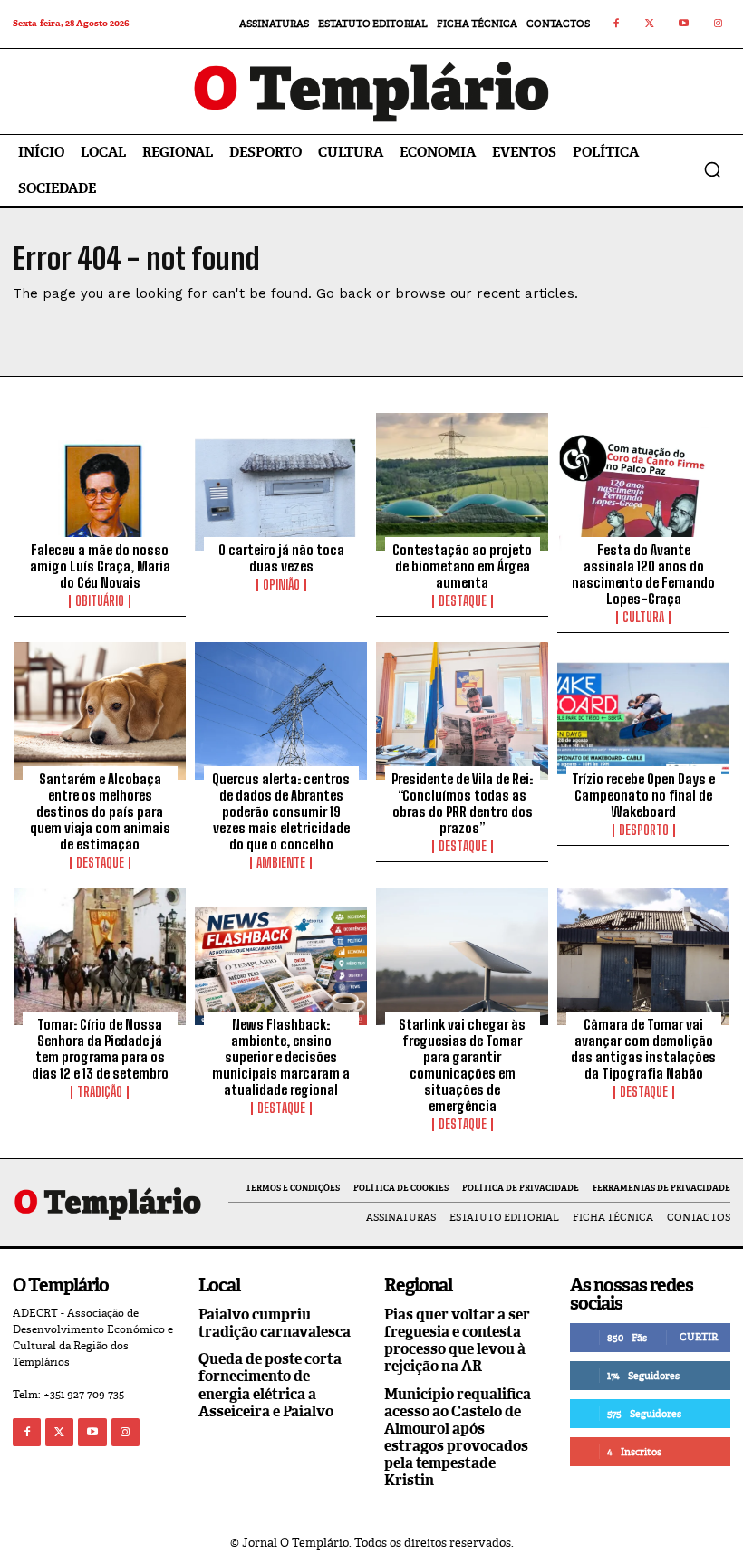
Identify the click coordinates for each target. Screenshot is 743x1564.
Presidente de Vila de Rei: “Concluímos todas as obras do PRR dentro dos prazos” (462, 803)
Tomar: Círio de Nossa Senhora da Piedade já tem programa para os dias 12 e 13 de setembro (100, 1048)
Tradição (99, 1092)
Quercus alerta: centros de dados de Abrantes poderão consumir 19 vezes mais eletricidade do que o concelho (281, 811)
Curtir (699, 1336)
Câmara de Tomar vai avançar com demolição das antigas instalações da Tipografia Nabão (643, 1048)
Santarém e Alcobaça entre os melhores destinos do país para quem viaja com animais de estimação (100, 811)
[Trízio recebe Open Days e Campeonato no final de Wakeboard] (643, 711)
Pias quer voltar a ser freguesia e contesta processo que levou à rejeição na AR (457, 1341)
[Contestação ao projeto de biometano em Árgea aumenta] (462, 482)
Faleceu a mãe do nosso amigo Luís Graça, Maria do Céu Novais (100, 566)
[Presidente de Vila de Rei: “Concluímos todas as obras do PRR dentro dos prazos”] (462, 711)
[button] (712, 169)
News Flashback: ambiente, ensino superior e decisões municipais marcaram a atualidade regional (281, 1057)
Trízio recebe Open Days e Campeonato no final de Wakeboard (643, 795)
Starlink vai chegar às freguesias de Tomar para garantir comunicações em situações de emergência (462, 1065)
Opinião (281, 585)
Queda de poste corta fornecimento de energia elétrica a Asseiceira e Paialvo (270, 1385)
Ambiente (280, 863)
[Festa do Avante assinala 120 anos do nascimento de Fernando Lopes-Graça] (643, 482)
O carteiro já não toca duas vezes (281, 558)
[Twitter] (650, 24)
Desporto (644, 830)
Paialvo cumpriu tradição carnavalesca (274, 1323)
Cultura (643, 617)
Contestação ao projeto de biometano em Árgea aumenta (462, 566)
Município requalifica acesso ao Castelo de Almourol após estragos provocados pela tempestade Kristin (457, 1438)
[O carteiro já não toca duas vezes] (281, 482)
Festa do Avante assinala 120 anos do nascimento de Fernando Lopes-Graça (643, 574)
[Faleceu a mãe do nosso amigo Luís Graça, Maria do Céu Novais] (100, 482)
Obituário (99, 601)
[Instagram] (718, 24)
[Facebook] (616, 24)
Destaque (463, 601)
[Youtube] (684, 24)
